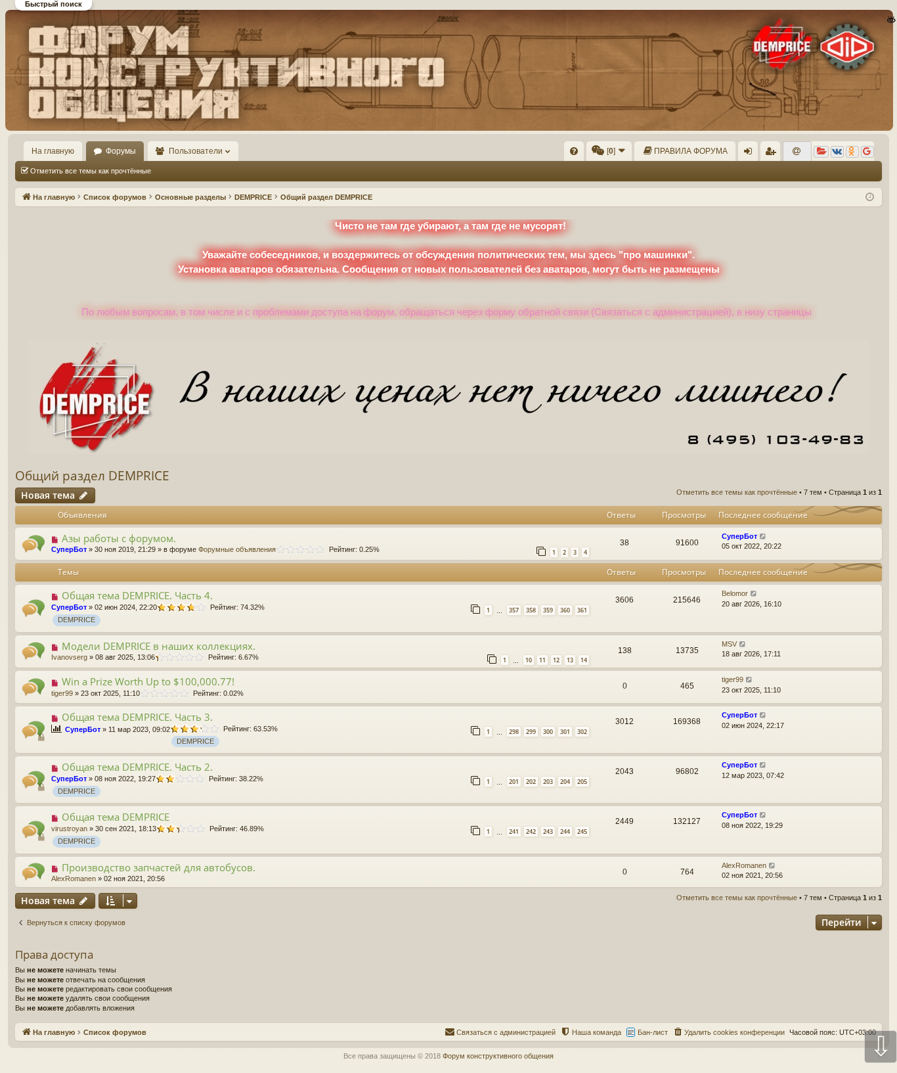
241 (514, 831)
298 (514, 731)
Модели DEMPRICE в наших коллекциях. (158, 645)
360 (565, 610)
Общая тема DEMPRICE (115, 816)
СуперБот (69, 549)
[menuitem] (574, 151)
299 (531, 731)
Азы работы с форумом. (119, 538)
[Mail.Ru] (797, 151)
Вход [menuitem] (751, 154)
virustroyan (69, 829)
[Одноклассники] (852, 152)
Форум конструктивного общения (498, 1056)
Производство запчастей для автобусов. (158, 867)
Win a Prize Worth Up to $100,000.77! (148, 681)
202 (531, 781)
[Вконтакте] (837, 152)
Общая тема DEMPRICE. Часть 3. (137, 716)
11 (542, 660)
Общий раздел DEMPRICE (92, 475)
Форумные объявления (237, 549)
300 (548, 731)
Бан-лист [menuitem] (653, 1032)
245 (582, 831)
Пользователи (196, 151)
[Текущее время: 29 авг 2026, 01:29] (869, 197)
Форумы (121, 151)
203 (548, 781)
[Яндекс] (821, 152)
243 (548, 831)
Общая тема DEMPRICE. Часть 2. (137, 766)
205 (582, 781)
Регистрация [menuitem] (773, 154)
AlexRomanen (73, 878)
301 (565, 731)
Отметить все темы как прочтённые (90, 171)
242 (531, 831)
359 (548, 610)
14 (583, 660)
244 (565, 831)
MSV (729, 644)
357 (514, 610)
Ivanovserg (69, 657)
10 (528, 660)
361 (582, 610)
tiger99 (62, 693)
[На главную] (448, 70)
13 (570, 660)
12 (556, 660)
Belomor (735, 593)
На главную (53, 151)
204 (565, 781)
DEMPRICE (76, 620)
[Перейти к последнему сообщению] (763, 536)
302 (582, 731)
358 (531, 610)
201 (514, 781)
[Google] (867, 152)
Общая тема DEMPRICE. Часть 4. (137, 595)
